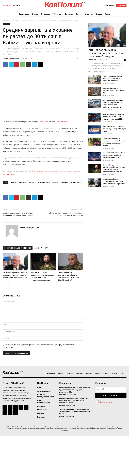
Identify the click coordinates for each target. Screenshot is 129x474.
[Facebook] (5, 64)
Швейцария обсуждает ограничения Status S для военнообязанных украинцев (114, 181)
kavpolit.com (107, 427)
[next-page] (8, 285)
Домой (5, 20)
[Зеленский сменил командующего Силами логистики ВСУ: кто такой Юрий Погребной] (70, 261)
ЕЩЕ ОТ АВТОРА (41, 248)
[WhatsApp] (22, 64)
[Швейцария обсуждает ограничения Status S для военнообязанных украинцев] (94, 182)
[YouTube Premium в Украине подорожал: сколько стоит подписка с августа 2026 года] (94, 117)
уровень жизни (76, 182)
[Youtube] (15, 412)
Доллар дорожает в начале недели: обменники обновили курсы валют (18, 214)
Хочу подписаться (110, 395)
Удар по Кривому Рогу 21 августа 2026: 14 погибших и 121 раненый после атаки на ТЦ (74, 412)
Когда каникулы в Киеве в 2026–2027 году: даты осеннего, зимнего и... (112, 78)
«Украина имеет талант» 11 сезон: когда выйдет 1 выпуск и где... (114, 129)
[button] (17, 5)
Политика (14, 20)
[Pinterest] (16, 64)
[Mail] (15, 407)
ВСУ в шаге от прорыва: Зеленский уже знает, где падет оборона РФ (66, 214)
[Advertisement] (64, 455)
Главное (62, 406)
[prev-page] (4, 285)
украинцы (64, 182)
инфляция (22, 182)
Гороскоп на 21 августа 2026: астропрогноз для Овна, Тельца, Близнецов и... (114, 155)
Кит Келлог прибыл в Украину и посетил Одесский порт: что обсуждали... (106, 53)
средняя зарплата (43, 182)
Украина (55, 182)
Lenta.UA (63, 122)
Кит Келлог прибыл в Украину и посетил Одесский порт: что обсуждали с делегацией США (15, 275)
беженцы (13, 182)
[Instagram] (10, 407)
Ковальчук (92, 59)
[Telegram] (34, 64)
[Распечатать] (28, 64)
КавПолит (44, 122)
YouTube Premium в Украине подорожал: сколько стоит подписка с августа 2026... (113, 117)
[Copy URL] (40, 64)
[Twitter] (11, 64)
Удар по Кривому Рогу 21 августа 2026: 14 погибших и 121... (113, 90)
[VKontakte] (10, 412)
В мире (61, 416)
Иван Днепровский (12, 59)
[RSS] (21, 407)
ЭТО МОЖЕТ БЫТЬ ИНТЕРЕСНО (17, 248)
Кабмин (31, 182)
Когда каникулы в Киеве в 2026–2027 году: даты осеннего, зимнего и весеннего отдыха (73, 401)
